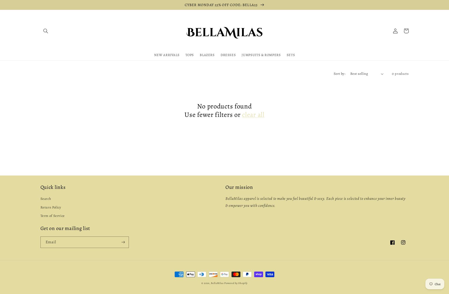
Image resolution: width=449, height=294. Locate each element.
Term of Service (52, 215)
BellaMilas (217, 283)
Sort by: (339, 73)
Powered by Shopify (235, 283)
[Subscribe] (123, 242)
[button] (45, 30)
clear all (253, 115)
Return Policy (50, 207)
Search (45, 198)
